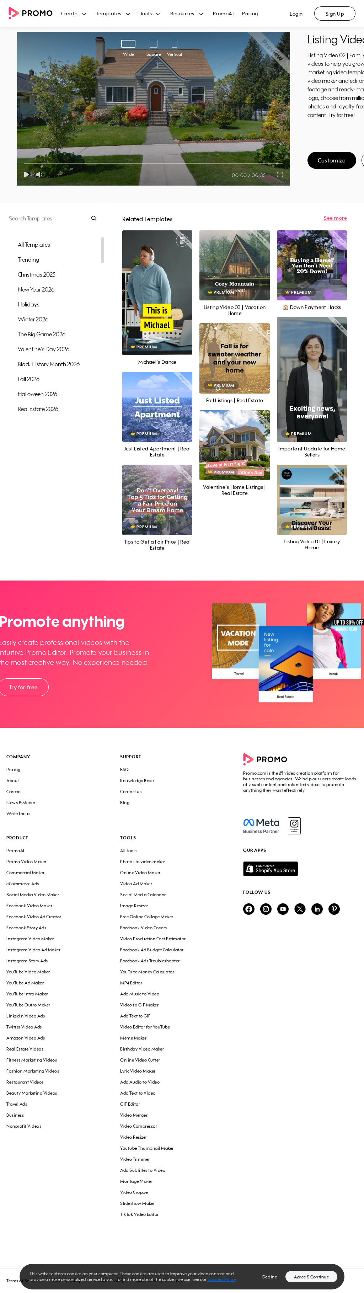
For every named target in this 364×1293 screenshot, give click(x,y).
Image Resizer (134, 905)
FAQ (124, 769)
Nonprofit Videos (23, 1126)
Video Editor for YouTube (145, 1027)
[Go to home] (35, 13)
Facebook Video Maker (29, 905)
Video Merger (134, 1115)
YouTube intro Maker (27, 994)
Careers (14, 791)
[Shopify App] (300, 868)
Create (69, 13)
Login (296, 14)
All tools (128, 850)
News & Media (20, 802)
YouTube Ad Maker (25, 982)
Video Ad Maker (136, 883)
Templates (109, 13)
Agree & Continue (311, 1276)
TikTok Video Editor (139, 1214)
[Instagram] (294, 825)
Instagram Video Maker (30, 938)
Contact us (130, 791)
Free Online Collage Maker (146, 916)
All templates (34, 244)
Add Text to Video (138, 1093)
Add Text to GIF (135, 1016)
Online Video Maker (140, 872)
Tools (146, 13)
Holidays (28, 304)
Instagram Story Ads (27, 960)
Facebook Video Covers (143, 927)
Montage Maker (136, 1181)
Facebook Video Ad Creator (33, 916)
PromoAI (223, 13)
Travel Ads (16, 1104)
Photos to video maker (142, 861)
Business (15, 1115)
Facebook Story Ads (26, 927)
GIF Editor (130, 1104)
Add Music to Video (139, 994)
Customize (332, 160)
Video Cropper (134, 1192)
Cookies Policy (222, 1279)
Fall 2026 (28, 379)
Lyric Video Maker (138, 1071)
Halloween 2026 (37, 393)
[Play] (26, 174)
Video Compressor (138, 1126)
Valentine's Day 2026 (43, 349)
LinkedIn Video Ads (25, 1016)
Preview (157, 285)
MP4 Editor (131, 982)
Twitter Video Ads (24, 1027)
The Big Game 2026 (41, 334)
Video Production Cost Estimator (153, 938)
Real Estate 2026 (38, 408)
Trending (28, 259)
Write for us (18, 813)
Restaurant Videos (25, 1082)
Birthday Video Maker (142, 1049)
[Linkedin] (317, 909)
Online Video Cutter (140, 1060)
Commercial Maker (25, 872)
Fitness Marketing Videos (31, 1060)
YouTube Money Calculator (147, 971)
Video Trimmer (135, 1159)
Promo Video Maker (26, 861)
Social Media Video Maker (32, 894)
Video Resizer (133, 1137)
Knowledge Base (137, 780)
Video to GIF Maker (139, 1005)
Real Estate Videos (24, 1049)
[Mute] (40, 174)
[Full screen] (280, 174)
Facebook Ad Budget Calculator (152, 949)
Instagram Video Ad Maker (33, 949)
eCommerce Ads (22, 883)
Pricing (250, 13)
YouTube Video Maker (28, 971)
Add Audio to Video (140, 1082)
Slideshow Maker (137, 1203)
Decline (269, 1276)
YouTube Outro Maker (28, 1005)
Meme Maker (133, 1038)
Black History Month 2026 (49, 364)
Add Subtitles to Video (142, 1170)
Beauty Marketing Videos (31, 1093)
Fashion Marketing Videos (32, 1071)
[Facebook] (261, 826)
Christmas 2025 (36, 274)
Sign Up (335, 14)
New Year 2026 (36, 289)
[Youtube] (283, 909)
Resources (182, 13)
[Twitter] (300, 909)
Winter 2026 (33, 319)
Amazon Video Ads (25, 1038)
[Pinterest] (334, 909)
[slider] (24, 163)
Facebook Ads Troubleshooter (150, 960)
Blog (124, 802)
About (12, 780)
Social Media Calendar (143, 894)
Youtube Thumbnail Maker (147, 1148)
